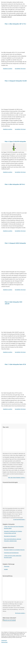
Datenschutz (4, 642)
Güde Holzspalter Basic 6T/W (15, 364)
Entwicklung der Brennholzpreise (11, 552)
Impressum (4, 640)
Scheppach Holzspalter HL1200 (16, 81)
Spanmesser (6, 566)
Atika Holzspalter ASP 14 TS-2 (15, 24)
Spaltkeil (6, 569)
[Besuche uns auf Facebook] (9, 620)
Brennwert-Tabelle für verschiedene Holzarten (14, 549)
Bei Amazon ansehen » (20, 613)
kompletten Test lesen (20, 68)
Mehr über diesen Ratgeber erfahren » (16, 477)
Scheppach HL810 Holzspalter (15, 243)
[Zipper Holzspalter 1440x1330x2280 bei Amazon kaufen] (14, 147)
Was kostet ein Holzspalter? (10, 536)
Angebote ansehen (7, 68)
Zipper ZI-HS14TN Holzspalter (15, 141)
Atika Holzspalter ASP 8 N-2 (15, 184)
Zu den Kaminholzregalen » (19, 519)
